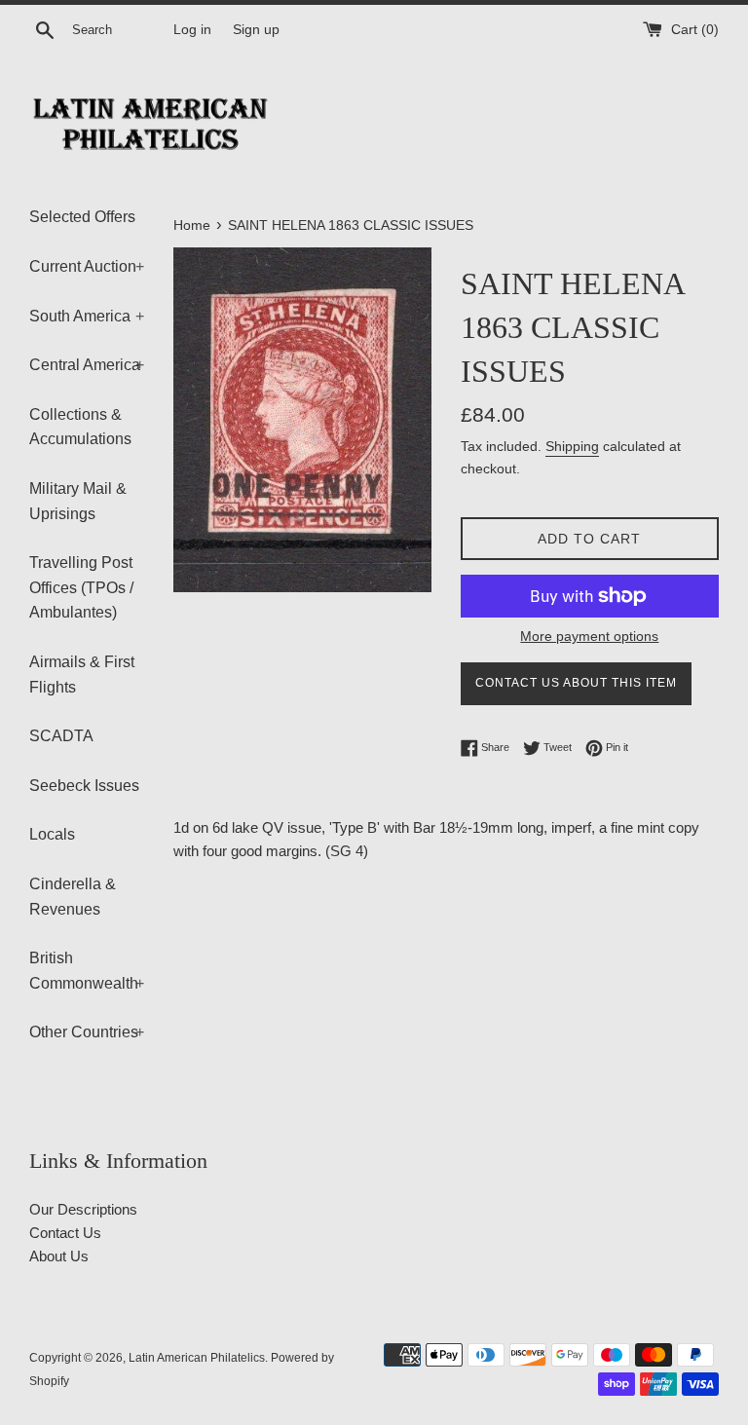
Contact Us (65, 1232)
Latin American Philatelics (197, 1358)
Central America (86, 364)
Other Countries (86, 1032)
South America (86, 316)
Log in (192, 29)
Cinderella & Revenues (72, 897)
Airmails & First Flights (81, 674)
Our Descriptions (83, 1209)
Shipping (572, 446)
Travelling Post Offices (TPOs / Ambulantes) (81, 587)
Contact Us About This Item (576, 683)
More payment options (589, 636)
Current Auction (86, 266)
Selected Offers (82, 216)
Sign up (256, 29)
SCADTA (61, 736)
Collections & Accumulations (80, 427)
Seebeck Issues (84, 785)
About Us (59, 1256)
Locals (52, 834)
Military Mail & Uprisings (78, 501)
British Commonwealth (86, 971)
